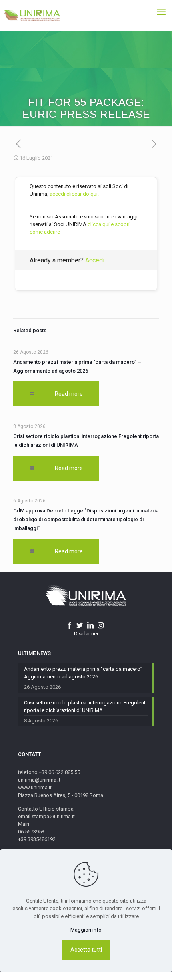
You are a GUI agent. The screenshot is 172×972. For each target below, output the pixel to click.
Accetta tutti (86, 949)
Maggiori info (86, 930)
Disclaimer (86, 634)
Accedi (94, 260)
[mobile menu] (161, 12)
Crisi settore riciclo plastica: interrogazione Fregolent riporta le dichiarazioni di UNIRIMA (85, 706)
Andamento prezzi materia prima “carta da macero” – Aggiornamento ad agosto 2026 (85, 673)
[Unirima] (32, 15)
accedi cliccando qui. (74, 194)
